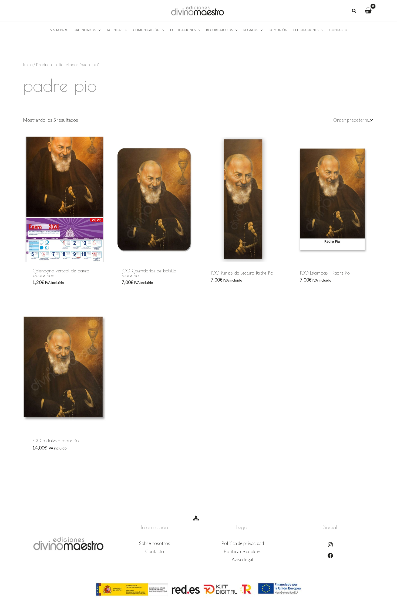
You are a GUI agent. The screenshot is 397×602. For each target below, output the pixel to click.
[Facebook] (330, 555)
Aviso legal (242, 559)
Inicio (28, 64)
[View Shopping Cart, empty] (368, 10)
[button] (354, 11)
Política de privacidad (242, 543)
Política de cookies (242, 551)
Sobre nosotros (154, 543)
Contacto (154, 551)
